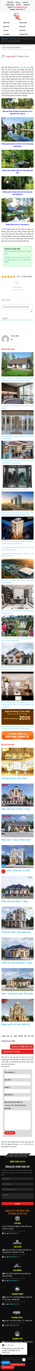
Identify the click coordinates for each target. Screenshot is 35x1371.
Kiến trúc (6, 22)
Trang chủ (4, 39)
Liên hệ (25, 2)
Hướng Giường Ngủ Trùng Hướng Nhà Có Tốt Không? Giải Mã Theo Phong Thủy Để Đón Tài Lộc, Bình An (17, 704)
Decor (18, 2)
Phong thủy (23, 34)
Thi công (6, 34)
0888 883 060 (14, 1325)
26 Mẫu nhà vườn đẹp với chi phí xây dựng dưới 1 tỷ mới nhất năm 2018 (17, 259)
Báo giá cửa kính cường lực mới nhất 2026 (15, 489)
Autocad (27, 5)
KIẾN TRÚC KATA (17, 1161)
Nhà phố (22, 26)
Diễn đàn (10, 2)
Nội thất (22, 30)
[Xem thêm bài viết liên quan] (17, 735)
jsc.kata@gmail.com (19, 7)
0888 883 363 (14, 1304)
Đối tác (18, 5)
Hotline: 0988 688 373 (21, 1046)
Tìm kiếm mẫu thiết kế (13, 48)
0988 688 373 (20, 9)
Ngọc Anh (10, 56)
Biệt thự (6, 26)
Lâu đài (5, 30)
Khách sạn (23, 22)
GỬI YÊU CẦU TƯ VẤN (17, 1364)
